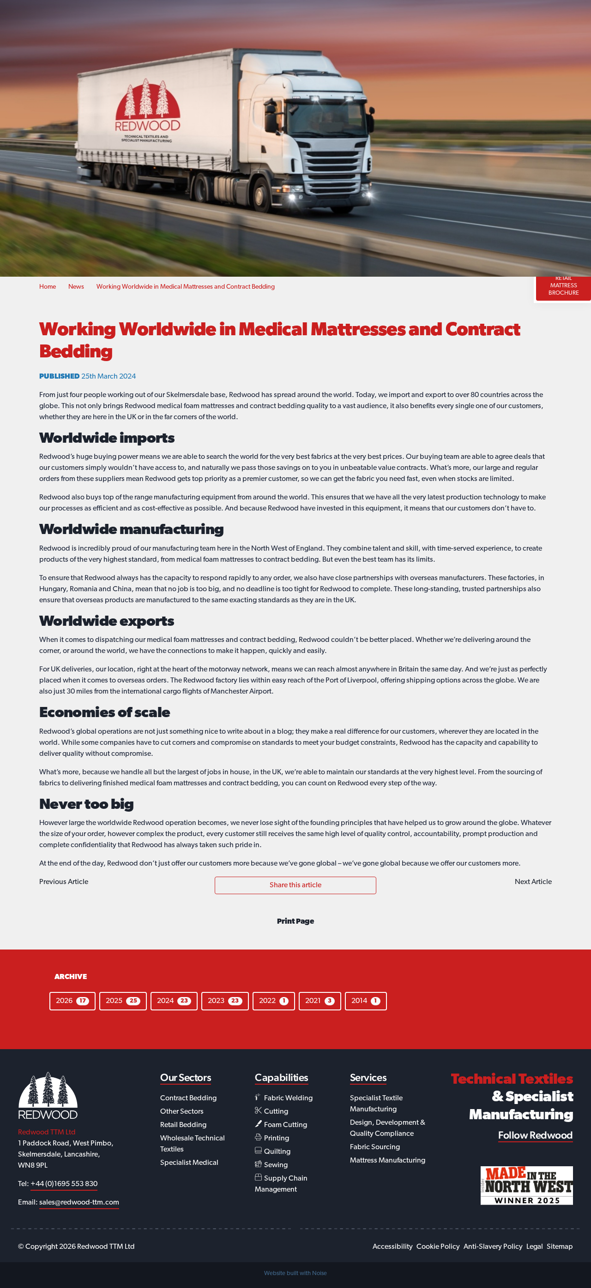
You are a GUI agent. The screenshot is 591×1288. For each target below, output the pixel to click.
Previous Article (63, 882)
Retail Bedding (183, 1125)
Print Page (295, 922)
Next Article (533, 882)
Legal (534, 1247)
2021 (318, 1001)
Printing (276, 1138)
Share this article (295, 885)
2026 (71, 1001)
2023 (223, 1001)
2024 (172, 1001)
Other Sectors (182, 1112)
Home (47, 287)
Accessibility (393, 1247)
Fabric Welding (288, 1098)
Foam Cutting (285, 1125)
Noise (319, 1273)
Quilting (276, 1152)
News (76, 287)
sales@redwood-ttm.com (79, 1202)
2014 (364, 1001)
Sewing (275, 1165)
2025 (121, 1001)
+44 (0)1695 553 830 (63, 1184)
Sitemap (560, 1247)
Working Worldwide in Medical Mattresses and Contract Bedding (185, 287)
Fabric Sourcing (375, 1147)
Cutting (275, 1112)
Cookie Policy (438, 1247)
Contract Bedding (188, 1098)
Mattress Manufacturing (387, 1160)
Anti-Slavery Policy (493, 1247)
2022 (272, 1001)
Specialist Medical (189, 1163)
